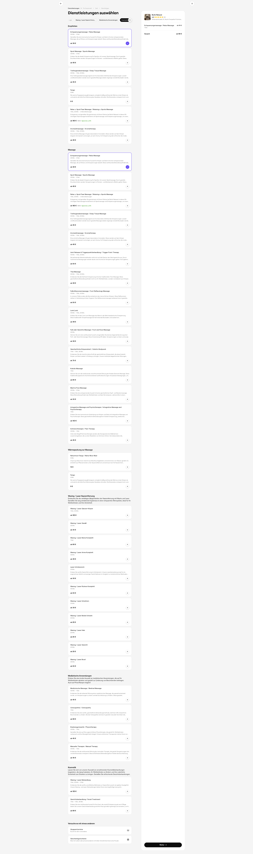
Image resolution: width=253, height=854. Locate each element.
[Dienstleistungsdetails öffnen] (127, 43)
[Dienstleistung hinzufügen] (127, 515)
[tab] (85, 20)
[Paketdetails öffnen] (127, 121)
